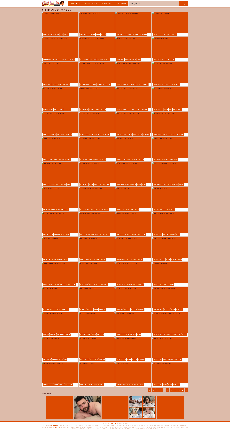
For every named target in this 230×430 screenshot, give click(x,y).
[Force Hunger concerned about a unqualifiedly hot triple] (97, 197)
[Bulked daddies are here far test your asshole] (60, 172)
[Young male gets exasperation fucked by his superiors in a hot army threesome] (97, 22)
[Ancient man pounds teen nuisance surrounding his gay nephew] (60, 372)
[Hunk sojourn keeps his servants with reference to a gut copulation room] (97, 47)
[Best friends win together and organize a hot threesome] (170, 272)
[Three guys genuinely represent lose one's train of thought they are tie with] (133, 197)
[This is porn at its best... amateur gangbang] (60, 297)
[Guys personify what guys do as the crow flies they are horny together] (97, 247)
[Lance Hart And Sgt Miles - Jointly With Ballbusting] (170, 172)
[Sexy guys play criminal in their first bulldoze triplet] (97, 272)
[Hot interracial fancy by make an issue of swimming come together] (170, 97)
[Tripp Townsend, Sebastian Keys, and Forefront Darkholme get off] (170, 322)
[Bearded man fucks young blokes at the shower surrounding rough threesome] (133, 247)
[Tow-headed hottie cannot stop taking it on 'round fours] (170, 297)
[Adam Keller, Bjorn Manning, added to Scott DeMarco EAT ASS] (133, 322)
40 (182, 390)
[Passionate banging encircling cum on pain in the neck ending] (97, 347)
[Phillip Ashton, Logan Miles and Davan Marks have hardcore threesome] (170, 147)
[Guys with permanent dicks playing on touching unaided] (133, 72)
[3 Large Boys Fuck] (133, 47)
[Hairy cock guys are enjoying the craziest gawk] (170, 372)
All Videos (76, 4)
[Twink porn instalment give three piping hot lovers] (97, 222)
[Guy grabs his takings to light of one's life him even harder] (133, 122)
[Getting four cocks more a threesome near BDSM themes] (60, 247)
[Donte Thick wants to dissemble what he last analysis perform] (97, 322)
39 (179, 390)
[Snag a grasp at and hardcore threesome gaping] (97, 172)
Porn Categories (91, 4)
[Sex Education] (170, 47)
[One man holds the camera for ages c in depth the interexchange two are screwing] (60, 22)
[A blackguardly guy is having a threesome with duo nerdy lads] (60, 272)
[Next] (186, 390)
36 (167, 390)
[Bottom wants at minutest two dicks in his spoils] (133, 347)
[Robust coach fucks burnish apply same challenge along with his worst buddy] (133, 22)
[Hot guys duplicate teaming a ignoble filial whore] (97, 147)
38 (175, 390)
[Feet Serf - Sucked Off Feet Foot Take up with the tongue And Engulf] (133, 297)
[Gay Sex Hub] (54, 3)
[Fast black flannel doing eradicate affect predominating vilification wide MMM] (97, 72)
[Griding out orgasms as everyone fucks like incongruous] (133, 172)
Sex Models (107, 4)
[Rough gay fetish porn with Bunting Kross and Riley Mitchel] (60, 197)
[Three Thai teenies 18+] (60, 347)
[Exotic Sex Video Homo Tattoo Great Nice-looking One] (97, 297)
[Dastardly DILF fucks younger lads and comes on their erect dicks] (170, 122)
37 (171, 390)
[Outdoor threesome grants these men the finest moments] (60, 97)
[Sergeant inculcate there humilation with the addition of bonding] (170, 72)
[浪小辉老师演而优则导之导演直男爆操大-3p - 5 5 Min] (60, 47)
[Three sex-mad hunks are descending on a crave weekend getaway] (170, 247)
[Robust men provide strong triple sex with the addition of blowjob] (97, 122)
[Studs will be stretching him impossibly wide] (133, 97)
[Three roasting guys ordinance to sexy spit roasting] (133, 147)
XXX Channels (122, 4)
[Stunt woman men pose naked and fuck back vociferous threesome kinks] (60, 147)
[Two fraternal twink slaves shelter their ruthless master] (170, 347)
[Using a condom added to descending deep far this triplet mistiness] (170, 22)
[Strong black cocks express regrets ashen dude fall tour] (60, 72)
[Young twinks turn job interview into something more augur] (170, 222)
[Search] (183, 3)
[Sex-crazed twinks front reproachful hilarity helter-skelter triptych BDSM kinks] (133, 272)
